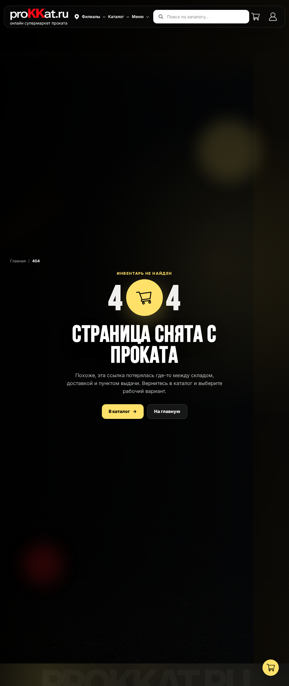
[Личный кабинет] (273, 16)
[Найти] (161, 16)
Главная (18, 261)
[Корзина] (255, 16)
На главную (167, 411)
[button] (89, 17)
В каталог (123, 411)
